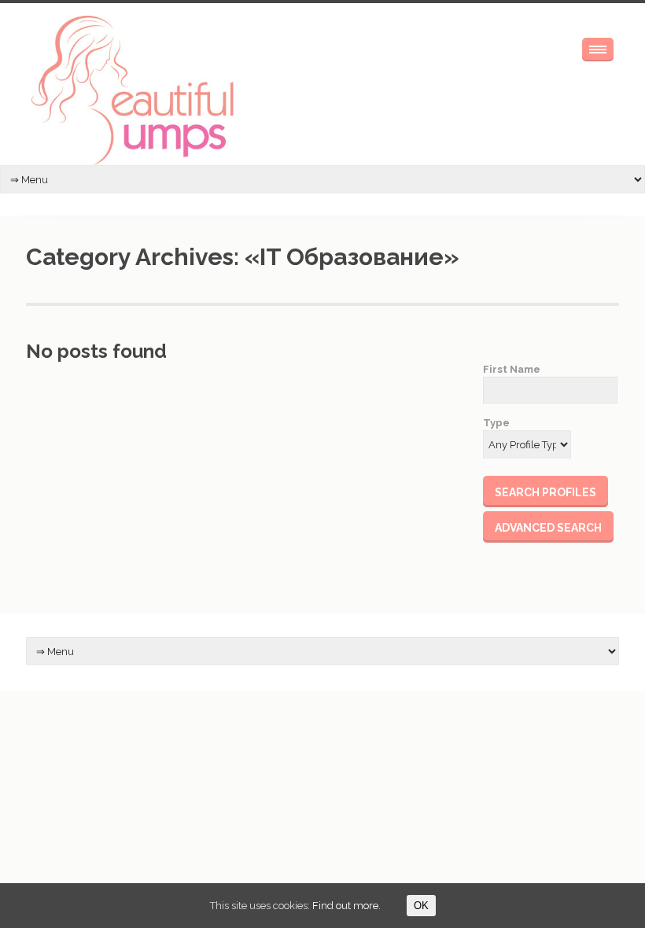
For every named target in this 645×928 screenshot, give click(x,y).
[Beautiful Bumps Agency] (133, 90)
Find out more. (346, 905)
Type (496, 423)
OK (421, 905)
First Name (511, 369)
